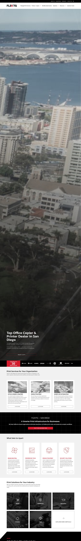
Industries (55, 5)
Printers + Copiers (35, 5)
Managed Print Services (26, 5)
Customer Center (70, 5)
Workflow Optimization (47, 5)
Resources (62, 5)
